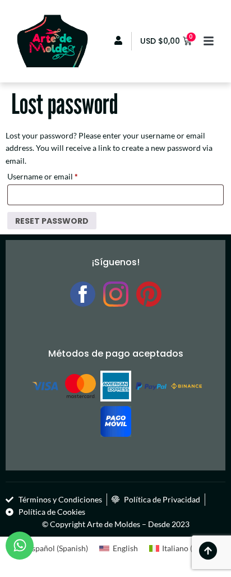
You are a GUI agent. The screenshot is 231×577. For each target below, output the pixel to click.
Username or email (58, 175)
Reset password (52, 221)
